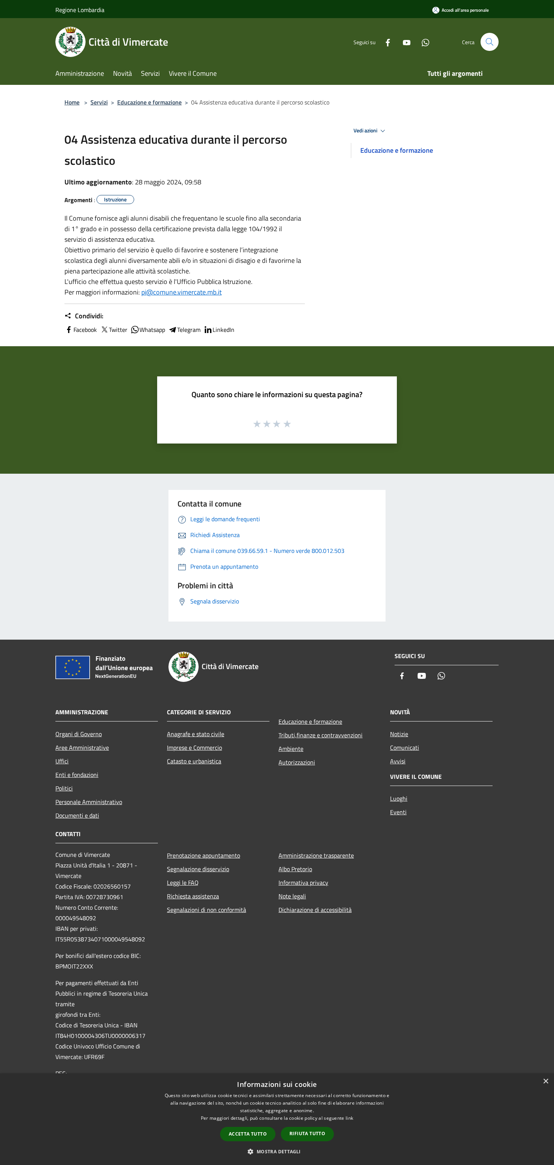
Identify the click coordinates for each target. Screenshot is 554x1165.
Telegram (188, 329)
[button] (276, 1151)
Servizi (99, 102)
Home (72, 102)
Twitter (118, 329)
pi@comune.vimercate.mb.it (181, 292)
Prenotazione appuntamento (203, 855)
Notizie (399, 733)
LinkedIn (223, 329)
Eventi (398, 812)
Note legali (292, 896)
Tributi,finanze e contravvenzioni (321, 735)
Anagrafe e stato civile (195, 733)
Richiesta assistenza (193, 896)
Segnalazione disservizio (198, 868)
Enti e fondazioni (76, 774)
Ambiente (291, 748)
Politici (64, 788)
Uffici (62, 761)
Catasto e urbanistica (194, 761)
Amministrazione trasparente (316, 855)
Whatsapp (152, 329)
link (349, 1118)
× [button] (545, 1081)
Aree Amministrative (82, 747)
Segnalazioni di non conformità (206, 909)
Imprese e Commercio (194, 747)
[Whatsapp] (422, 42)
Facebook (85, 329)
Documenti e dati (77, 815)
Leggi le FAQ (183, 882)
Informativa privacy (303, 882)
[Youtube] (403, 42)
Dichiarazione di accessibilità (315, 909)
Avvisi (398, 761)
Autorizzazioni (297, 762)
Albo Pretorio (295, 868)
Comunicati (404, 747)
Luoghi (398, 798)
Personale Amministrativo (88, 801)
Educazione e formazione (149, 102)
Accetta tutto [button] (248, 1134)
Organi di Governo (78, 733)
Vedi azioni (366, 130)
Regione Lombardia (79, 9)
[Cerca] (490, 42)
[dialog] (277, 1119)
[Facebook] (384, 42)
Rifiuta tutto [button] (307, 1133)
